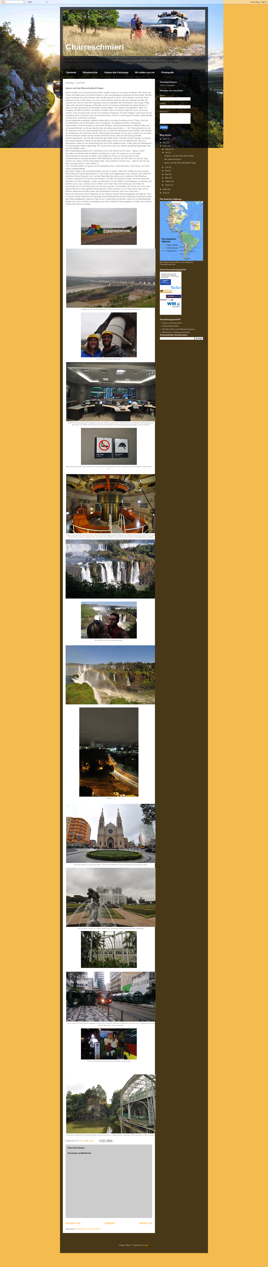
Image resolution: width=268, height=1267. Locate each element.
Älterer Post (145, 1223)
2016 (165, 146)
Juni (167, 167)
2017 (165, 143)
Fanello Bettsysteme (170, 326)
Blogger (145, 1245)
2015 (165, 189)
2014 (165, 193)
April (167, 174)
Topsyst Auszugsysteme (172, 323)
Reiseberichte (90, 72)
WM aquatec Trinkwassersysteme (176, 332)
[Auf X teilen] (106, 1140)
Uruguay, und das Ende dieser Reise (179, 156)
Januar (168, 185)
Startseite (71, 72)
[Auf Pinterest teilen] (111, 1140)
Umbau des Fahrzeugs (116, 72)
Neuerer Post (73, 1223)
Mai (166, 171)
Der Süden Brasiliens (172, 159)
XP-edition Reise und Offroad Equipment (178, 329)
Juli (166, 153)
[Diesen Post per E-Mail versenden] (100, 1140)
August (168, 149)
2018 (165, 139)
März (167, 178)
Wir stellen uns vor (145, 72)
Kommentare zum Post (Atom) (87, 1229)
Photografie (167, 72)
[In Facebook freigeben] (108, 1140)
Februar (168, 181)
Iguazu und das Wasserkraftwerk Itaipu (180, 163)
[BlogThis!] (103, 1140)
